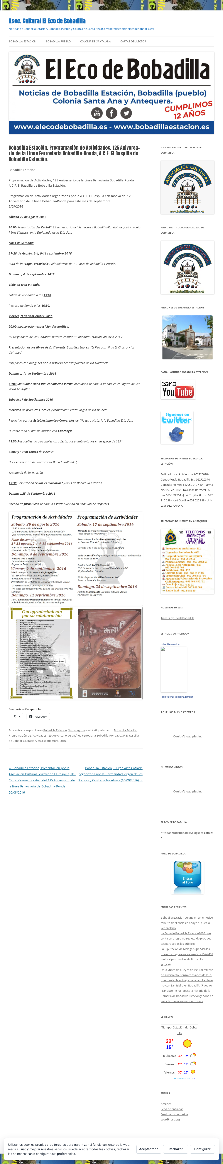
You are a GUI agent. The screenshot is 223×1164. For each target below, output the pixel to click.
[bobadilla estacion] (174, 691)
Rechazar (176, 1149)
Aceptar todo (149, 1149)
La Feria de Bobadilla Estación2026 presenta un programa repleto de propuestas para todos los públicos (186, 938)
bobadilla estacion (170, 644)
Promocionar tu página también (177, 696)
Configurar (202, 1149)
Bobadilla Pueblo (58, 41)
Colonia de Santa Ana (95, 41)
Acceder (166, 1104)
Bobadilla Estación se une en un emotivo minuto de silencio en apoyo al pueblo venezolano (187, 923)
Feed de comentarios (174, 1114)
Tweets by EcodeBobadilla (177, 618)
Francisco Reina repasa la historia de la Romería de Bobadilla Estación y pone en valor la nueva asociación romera (187, 996)
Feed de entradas (172, 1109)
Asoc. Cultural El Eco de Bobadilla (47, 21)
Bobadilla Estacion (22, 41)
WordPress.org (170, 1119)
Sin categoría (76, 730)
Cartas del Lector (133, 41)
